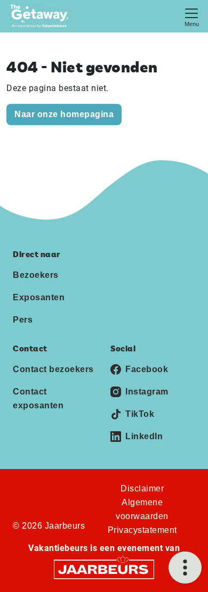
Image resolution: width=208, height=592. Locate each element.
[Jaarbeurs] (104, 569)
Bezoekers (36, 274)
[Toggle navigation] (191, 16)
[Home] (42, 16)
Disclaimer (142, 488)
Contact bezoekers (53, 369)
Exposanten (39, 297)
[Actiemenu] (185, 567)
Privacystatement (142, 530)
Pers (23, 319)
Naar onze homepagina (64, 114)
